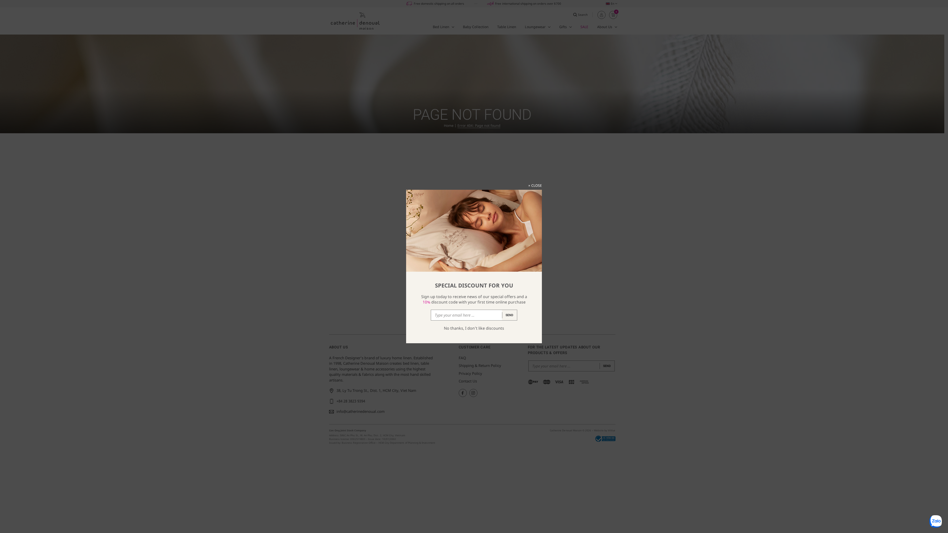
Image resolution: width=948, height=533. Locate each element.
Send (510, 315)
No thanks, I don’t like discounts (474, 328)
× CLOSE (535, 185)
